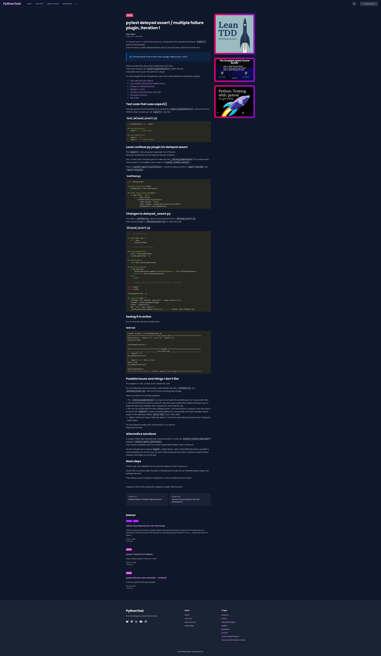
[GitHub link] (145, 621)
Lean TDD (39, 4)
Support (224, 626)
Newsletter (225, 629)
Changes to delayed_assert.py (142, 86)
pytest (129, 15)
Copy (206, 124)
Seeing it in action (137, 89)
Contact (224, 633)
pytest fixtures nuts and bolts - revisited (146, 577)
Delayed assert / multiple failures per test (145, 41)
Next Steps (134, 98)
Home (29, 4)
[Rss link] (136, 621)
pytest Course (52, 4)
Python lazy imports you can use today (145, 525)
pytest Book (67, 4)
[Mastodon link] (131, 621)
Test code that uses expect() (141, 80)
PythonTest (12, 3)
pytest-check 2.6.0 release (139, 554)
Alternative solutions (138, 95)
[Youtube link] (141, 621)
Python (129, 521)
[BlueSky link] (127, 621)
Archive (224, 619)
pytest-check (181, 56)
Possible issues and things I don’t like (145, 92)
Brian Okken (130, 34)
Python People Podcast (230, 636)
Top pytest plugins (228, 622)
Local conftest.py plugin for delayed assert (147, 83)
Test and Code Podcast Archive (233, 640)
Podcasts (225, 615)
